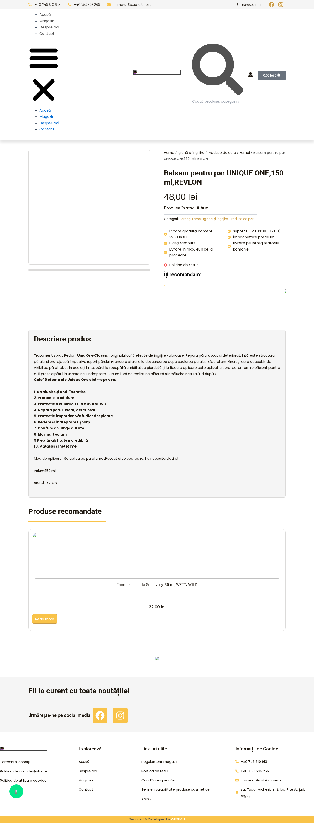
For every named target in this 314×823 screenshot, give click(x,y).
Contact (46, 33)
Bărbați (185, 219)
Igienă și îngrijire (191, 152)
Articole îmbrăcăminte (124, 661)
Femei (245, 152)
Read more (44, 619)
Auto (190, 661)
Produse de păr (242, 219)
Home (169, 152)
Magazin (46, 21)
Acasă (45, 14)
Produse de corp (222, 152)
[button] (43, 74)
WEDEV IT (178, 819)
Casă (255, 661)
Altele (59, 661)
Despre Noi (49, 27)
